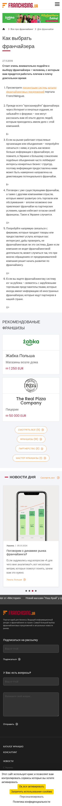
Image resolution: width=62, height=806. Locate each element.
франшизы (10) (29, 439)
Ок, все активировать (31, 786)
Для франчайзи (45, 29)
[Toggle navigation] (57, 4)
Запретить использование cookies (31, 791)
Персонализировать (32, 797)
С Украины (8, 767)
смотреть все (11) (29, 429)
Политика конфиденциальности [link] (31, 802)
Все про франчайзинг (22, 29)
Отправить (8, 724)
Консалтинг (10, 752)
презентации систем (35, 88)
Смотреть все (48, 477)
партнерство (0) (29, 448)
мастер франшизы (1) (29, 458)
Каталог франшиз (13, 746)
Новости (8, 761)
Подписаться (10, 659)
